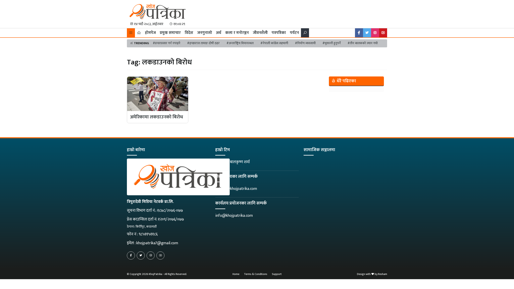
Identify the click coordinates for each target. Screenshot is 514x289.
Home (236, 274)
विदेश (189, 32)
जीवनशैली (260, 32)
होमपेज (150, 32)
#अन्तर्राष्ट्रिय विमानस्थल (240, 43)
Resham (382, 274)
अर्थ (218, 32)
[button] (131, 32)
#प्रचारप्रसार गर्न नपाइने (166, 43)
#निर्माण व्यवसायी (305, 43)
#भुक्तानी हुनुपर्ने (331, 43)
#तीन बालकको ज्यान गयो (363, 43)
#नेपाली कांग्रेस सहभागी (274, 43)
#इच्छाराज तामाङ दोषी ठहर (203, 43)
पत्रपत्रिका (279, 32)
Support (277, 274)
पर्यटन (294, 32)
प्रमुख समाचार (170, 32)
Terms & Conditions (255, 274)
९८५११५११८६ (148, 234)
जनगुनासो (204, 32)
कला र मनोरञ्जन (237, 32)
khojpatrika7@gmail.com (157, 243)
